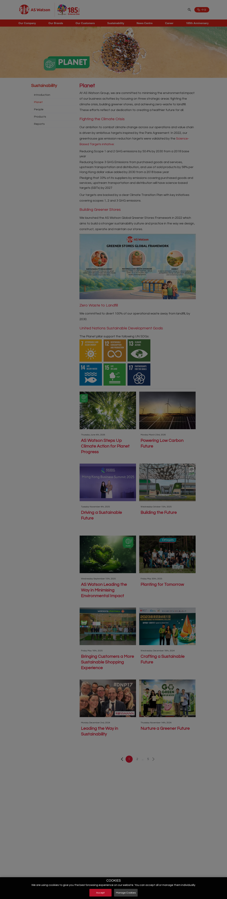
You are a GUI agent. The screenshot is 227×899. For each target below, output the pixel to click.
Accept (100, 892)
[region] (113, 888)
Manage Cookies (126, 892)
